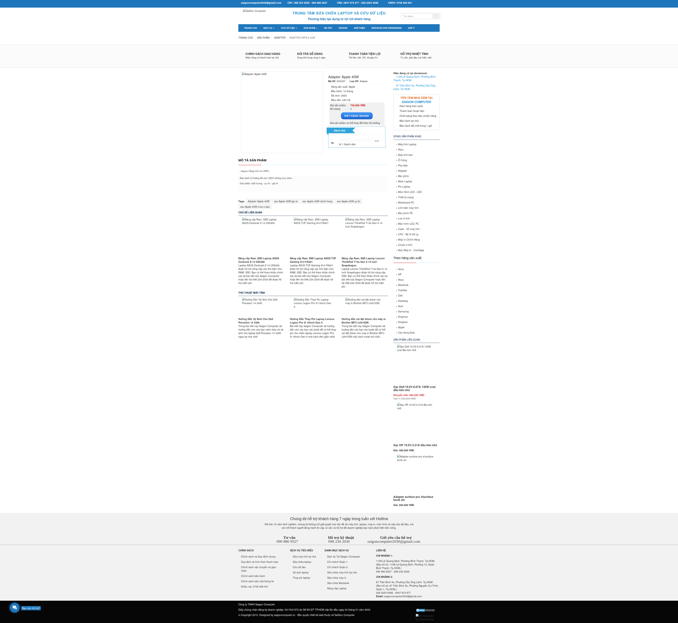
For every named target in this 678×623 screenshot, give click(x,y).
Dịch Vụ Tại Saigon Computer (343, 556)
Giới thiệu (359, 27)
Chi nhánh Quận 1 (337, 562)
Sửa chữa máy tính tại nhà (342, 572)
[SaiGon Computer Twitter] (419, 605)
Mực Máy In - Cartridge (411, 250)
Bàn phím (403, 176)
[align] (431, 605)
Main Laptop (405, 181)
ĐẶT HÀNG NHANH (356, 115)
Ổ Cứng (402, 160)
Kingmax (403, 316)
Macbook (403, 285)
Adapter (244, 171)
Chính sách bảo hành (253, 576)
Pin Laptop (404, 186)
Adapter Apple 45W (258, 201)
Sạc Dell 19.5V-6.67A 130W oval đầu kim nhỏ (414, 388)
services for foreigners (386, 27)
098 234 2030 (339, 541)
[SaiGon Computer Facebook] (413, 605)
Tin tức (328, 27)
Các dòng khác (406, 332)
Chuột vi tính (405, 245)
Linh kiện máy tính (408, 207)
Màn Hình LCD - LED (410, 192)
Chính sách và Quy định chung (258, 556)
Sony (401, 269)
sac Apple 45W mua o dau (255, 206)
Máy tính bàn (405, 155)
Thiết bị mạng (406, 197)
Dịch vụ (268, 27)
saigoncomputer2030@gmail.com (393, 541)
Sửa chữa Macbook (338, 583)
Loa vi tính (404, 218)
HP (400, 274)
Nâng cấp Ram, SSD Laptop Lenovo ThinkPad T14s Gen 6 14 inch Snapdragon (363, 261)
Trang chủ (250, 27)
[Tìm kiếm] (436, 16)
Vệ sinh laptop (301, 572)
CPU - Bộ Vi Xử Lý (408, 234)
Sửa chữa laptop (302, 562)
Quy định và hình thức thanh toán (259, 562)
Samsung (403, 311)
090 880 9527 (287, 541)
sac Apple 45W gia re (286, 201)
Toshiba (402, 290)
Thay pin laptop (301, 577)
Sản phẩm (310, 27)
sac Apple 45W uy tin (348, 201)
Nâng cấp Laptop (336, 588)
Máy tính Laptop (407, 144)
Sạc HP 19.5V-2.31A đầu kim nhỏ (415, 445)
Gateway (403, 300)
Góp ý (411, 27)
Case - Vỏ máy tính (409, 229)
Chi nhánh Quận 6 (337, 567)
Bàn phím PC (405, 213)
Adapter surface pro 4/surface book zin (413, 498)
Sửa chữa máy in (336, 577)
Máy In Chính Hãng (409, 239)
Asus (401, 279)
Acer (400, 306)
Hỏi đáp (343, 27)
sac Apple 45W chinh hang (317, 201)
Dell (400, 295)
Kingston (403, 322)
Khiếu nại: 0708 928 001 (254, 586)
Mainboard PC (406, 202)
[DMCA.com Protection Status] (425, 610)
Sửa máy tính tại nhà (304, 556)
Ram (400, 149)
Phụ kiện (403, 165)
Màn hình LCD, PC (408, 223)
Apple (401, 327)
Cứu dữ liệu (288, 27)
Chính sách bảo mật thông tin (257, 581)
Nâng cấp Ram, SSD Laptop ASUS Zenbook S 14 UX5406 (258, 259)
